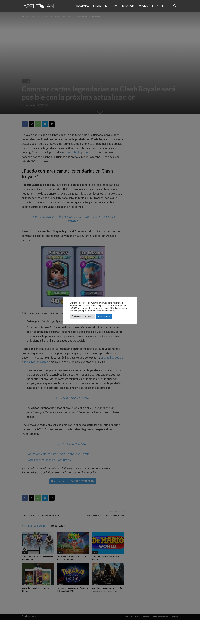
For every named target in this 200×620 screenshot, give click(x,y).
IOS (107, 6)
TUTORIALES (128, 6)
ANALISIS (143, 6)
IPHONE (97, 6)
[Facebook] (152, 6)
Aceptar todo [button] (104, 316)
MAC (115, 6)
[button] (174, 6)
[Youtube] (162, 6)
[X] (157, 6)
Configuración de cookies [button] (82, 316)
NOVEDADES (82, 6)
